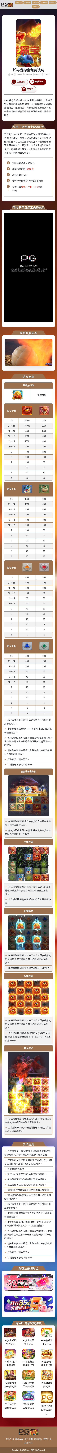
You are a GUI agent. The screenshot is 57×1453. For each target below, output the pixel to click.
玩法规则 (44, 3)
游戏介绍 (18, 3)
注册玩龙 (35, 7)
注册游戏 (21, 81)
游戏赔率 (35, 3)
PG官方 (30, 89)
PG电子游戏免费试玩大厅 (46, 1410)
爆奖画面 (27, 3)
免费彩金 (52, 3)
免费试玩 (39, 81)
